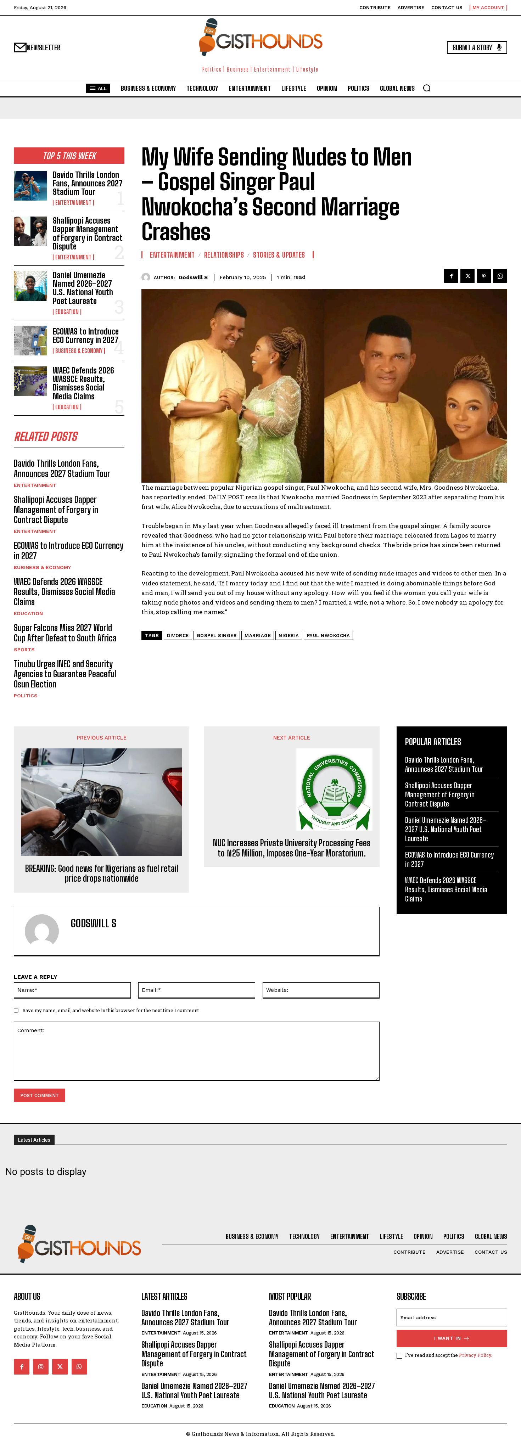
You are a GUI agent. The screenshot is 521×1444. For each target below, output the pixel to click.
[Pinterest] (484, 276)
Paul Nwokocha (328, 635)
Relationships (224, 254)
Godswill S (193, 277)
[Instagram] (41, 1367)
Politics (26, 695)
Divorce (178, 635)
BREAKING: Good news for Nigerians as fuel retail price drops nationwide (101, 874)
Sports (24, 649)
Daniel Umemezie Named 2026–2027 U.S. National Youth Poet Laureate (83, 288)
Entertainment (73, 203)
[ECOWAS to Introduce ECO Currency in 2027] (30, 340)
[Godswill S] (147, 277)
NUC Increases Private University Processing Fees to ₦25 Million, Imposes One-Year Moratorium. (291, 848)
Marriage (258, 635)
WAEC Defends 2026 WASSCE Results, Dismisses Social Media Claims (83, 383)
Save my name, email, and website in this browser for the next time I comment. (111, 1010)
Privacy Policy (475, 1355)
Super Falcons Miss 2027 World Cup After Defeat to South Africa (65, 633)
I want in (447, 1338)
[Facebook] (451, 276)
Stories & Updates (279, 254)
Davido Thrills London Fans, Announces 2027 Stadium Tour (88, 183)
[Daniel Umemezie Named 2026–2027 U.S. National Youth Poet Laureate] (30, 286)
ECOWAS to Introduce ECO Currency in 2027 (86, 336)
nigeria (289, 635)
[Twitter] (467, 276)
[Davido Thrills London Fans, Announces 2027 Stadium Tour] (30, 186)
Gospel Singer (217, 635)
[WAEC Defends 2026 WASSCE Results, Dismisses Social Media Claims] (30, 381)
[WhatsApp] (500, 276)
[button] (426, 87)
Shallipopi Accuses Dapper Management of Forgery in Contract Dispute (87, 233)
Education (67, 312)
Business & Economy (78, 351)
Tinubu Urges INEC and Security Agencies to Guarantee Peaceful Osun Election (65, 674)
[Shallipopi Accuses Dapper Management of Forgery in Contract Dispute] (30, 231)
